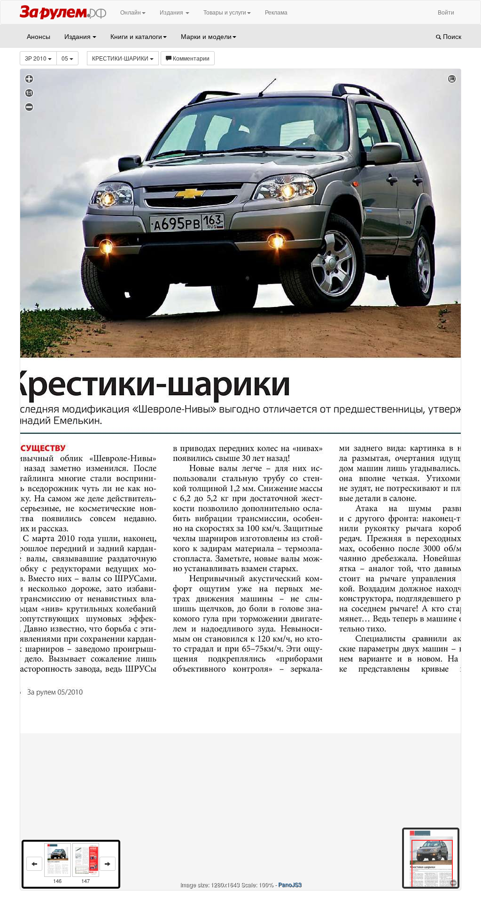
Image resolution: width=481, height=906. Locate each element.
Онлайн (130, 12)
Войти (446, 12)
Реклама (276, 12)
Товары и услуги (224, 12)
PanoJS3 (290, 884)
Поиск (451, 36)
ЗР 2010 (36, 58)
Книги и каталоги (136, 36)
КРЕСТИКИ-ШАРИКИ (121, 58)
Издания (172, 12)
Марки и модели (206, 36)
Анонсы (38, 36)
